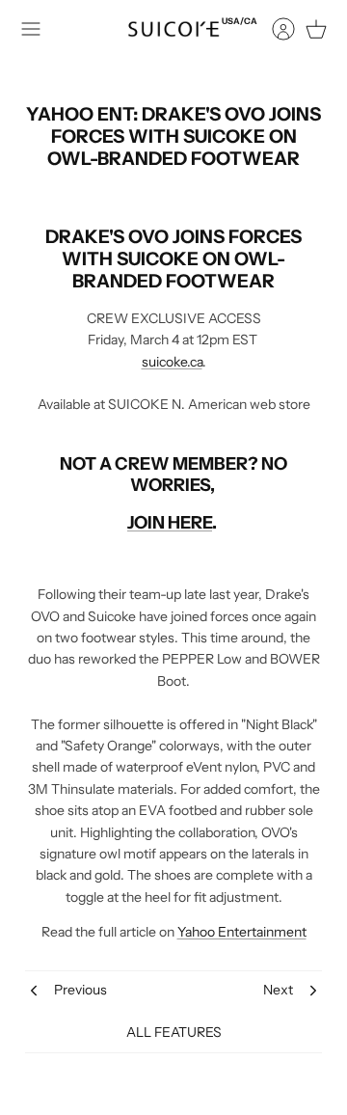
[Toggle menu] (31, 29)
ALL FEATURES (174, 1032)
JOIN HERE (169, 522)
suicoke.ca (172, 361)
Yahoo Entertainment (242, 931)
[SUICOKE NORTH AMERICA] (173, 29)
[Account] (274, 29)
